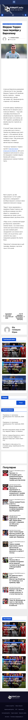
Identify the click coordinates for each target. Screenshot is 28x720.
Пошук (4, 397)
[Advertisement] (14, 74)
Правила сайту (22, 713)
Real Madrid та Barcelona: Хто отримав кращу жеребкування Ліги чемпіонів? (13, 445)
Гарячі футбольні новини (10, 625)
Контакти (7, 716)
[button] (23, 15)
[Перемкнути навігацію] (13, 15)
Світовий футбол (6, 713)
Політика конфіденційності (16, 716)
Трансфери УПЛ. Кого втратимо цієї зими (9, 316)
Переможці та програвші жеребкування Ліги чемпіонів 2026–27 (13, 416)
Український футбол (9, 709)
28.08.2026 (8, 632)
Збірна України (18, 705)
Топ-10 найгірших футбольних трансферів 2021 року (19, 316)
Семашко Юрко (14, 37)
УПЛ (16, 709)
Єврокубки (21, 709)
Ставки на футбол (10, 705)
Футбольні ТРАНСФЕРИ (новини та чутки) (13, 346)
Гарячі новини (14, 713)
